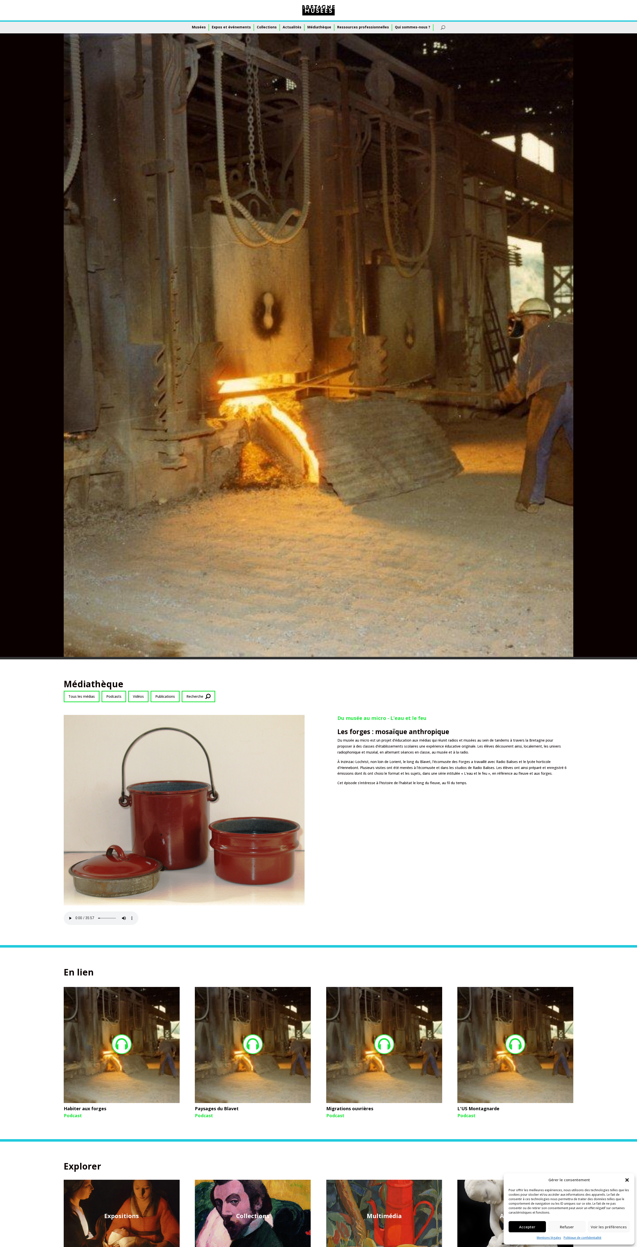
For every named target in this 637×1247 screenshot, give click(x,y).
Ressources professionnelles (363, 27)
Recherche (194, 696)
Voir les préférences (609, 1226)
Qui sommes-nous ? (412, 27)
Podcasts (113, 696)
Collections (267, 27)
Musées (199, 27)
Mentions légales (549, 1238)
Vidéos (138, 696)
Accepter (527, 1226)
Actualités (292, 27)
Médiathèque (319, 27)
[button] (627, 1180)
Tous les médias (81, 696)
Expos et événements (231, 27)
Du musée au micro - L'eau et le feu (381, 718)
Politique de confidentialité (582, 1238)
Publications (165, 696)
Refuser (567, 1226)
